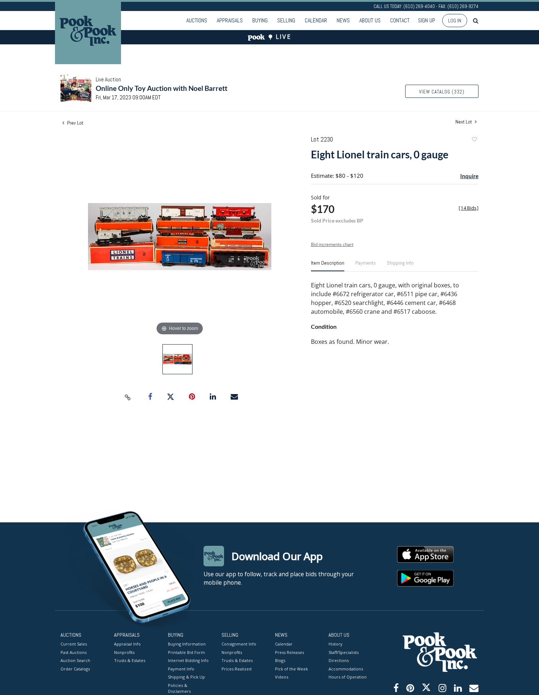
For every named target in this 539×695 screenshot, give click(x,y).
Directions (339, 660)
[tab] (327, 266)
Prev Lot (74, 122)
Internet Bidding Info (188, 660)
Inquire (469, 176)
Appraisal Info (127, 644)
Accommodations (346, 669)
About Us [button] (370, 20)
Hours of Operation (348, 677)
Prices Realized (236, 669)
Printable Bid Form (186, 652)
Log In (454, 20)
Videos (281, 677)
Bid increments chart (332, 244)
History (335, 644)
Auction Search (75, 660)
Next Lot (464, 122)
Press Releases (289, 652)
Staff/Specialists (344, 652)
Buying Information (187, 644)
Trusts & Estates (129, 660)
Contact (400, 20)
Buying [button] (260, 20)
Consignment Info (238, 644)
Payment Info (181, 669)
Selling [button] (286, 20)
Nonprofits (124, 652)
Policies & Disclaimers (179, 688)
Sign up (426, 20)
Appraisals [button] (230, 20)
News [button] (343, 20)
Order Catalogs (75, 669)
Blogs (280, 660)
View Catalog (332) (442, 92)
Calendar (316, 20)
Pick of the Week (291, 669)
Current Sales (73, 644)
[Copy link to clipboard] (128, 397)
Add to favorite (474, 140)
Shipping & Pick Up (186, 677)
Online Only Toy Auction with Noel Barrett (161, 88)
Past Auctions (73, 652)
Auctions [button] (196, 20)
